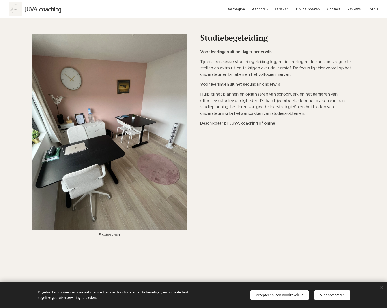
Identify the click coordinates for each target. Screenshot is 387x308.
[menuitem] (236, 9)
